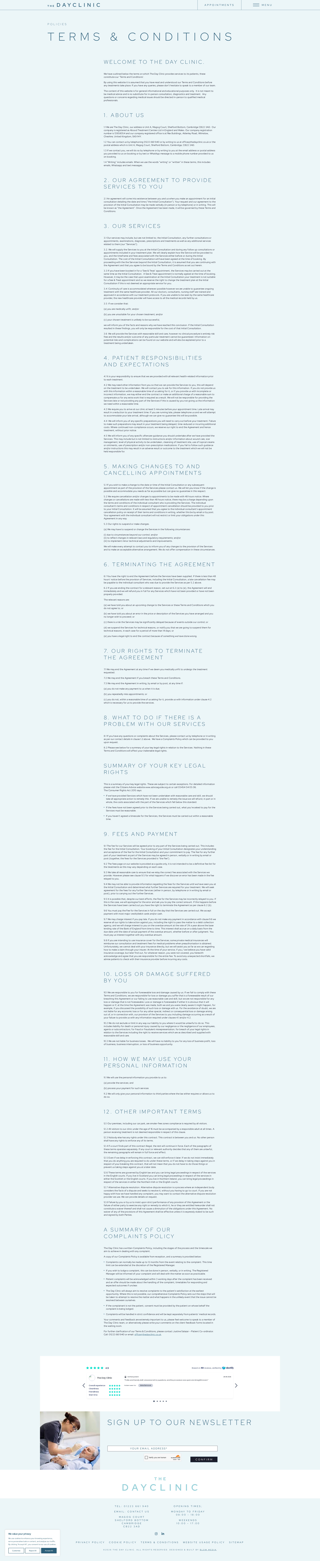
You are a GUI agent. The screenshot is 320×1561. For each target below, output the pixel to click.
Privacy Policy (90, 1542)
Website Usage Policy (204, 1542)
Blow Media (208, 1549)
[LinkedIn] (163, 1534)
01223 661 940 (136, 1506)
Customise (16, 1551)
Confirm (204, 1459)
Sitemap (236, 1542)
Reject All (32, 1551)
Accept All (49, 1551)
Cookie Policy (123, 1542)
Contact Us (139, 1511)
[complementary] (32, 1543)
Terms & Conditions (160, 1542)
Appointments (219, 5)
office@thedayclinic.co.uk (147, 1334)
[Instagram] (156, 1534)
